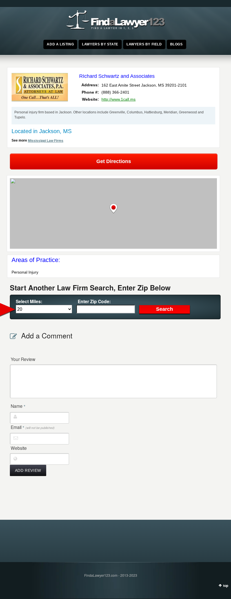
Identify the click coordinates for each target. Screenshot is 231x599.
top (225, 585)
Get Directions (113, 161)
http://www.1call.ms (118, 99)
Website (19, 448)
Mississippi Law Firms (45, 141)
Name (18, 406)
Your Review (23, 359)
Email (33, 427)
